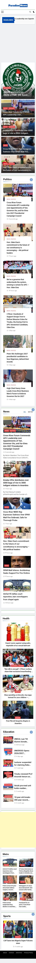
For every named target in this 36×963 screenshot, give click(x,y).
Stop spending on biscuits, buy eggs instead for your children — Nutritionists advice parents (18, 697)
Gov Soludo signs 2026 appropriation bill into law (16, 95)
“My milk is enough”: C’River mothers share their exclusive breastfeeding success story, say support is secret (18, 671)
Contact (11, 953)
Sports (18, 937)
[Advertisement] (18, 42)
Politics (11, 108)
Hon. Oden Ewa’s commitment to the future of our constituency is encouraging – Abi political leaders (18, 170)
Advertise (19, 953)
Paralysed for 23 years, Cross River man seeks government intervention (24, 906)
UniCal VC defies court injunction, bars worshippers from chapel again (15, 597)
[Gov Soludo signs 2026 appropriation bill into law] (18, 80)
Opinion (11, 127)
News (5, 88)
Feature (14, 666)
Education (8, 738)
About (5, 953)
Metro (7, 589)
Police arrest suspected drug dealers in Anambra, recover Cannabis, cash (9, 906)
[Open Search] (30, 12)
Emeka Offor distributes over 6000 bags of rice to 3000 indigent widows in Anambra (18, 133)
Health (18, 640)
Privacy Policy (28, 953)
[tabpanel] (18, 934)
